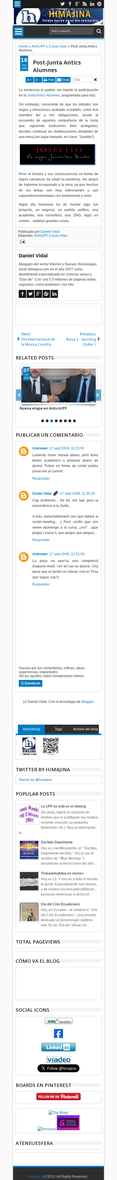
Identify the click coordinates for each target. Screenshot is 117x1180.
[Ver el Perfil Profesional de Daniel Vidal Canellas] (59, 1062)
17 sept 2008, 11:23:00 (66, 448)
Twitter (62, 4)
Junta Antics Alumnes (43, 95)
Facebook (70, 4)
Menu (17, 4)
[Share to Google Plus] (36, 399)
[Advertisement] (66, 314)
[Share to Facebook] (24, 399)
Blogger (87, 702)
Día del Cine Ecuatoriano (60, 904)
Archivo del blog (85, 729)
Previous (97, 395)
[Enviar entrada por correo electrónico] (21, 242)
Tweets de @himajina (35, 780)
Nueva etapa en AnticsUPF (43, 408)
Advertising (31, 729)
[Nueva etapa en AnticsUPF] (58, 385)
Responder (41, 479)
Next (19, 395)
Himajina (36, 1177)
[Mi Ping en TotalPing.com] (68, 1129)
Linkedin (92, 4)
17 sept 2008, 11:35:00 (77, 494)
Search (98, 31)
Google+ (77, 4)
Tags (58, 729)
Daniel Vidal (50, 232)
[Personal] (46, 1129)
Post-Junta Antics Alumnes (57, 66)
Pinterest (99, 4)
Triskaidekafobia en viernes (62, 873)
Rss (84, 4)
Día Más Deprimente (57, 842)
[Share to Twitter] (30, 399)
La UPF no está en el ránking (63, 806)
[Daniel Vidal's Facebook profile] (58, 1037)
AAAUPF (40, 236)
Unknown (39, 448)
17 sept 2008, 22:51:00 (67, 554)
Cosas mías (58, 236)
